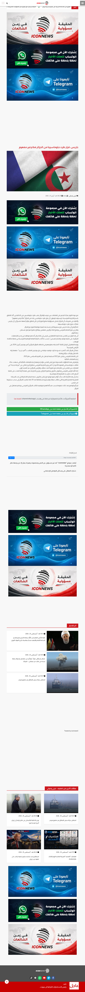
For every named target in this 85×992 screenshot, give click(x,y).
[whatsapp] (40, 978)
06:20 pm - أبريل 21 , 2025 (53, 196)
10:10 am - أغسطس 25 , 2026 (34, 655)
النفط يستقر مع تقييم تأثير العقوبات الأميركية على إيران (48, 7)
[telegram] (35, 978)
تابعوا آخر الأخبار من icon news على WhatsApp (57, 409)
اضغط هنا (17, 399)
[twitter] (48, 978)
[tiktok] (31, 978)
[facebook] (53, 978)
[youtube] (44, 978)
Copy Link (11, 457)
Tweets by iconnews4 (71, 731)
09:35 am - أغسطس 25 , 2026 (28, 816)
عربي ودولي (73, 196)
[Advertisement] (42, 433)
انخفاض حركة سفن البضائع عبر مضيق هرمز (31, 680)
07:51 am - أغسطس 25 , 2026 (65, 852)
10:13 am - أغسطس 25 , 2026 (34, 634)
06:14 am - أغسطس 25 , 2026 (28, 852)
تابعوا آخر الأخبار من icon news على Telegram (58, 414)
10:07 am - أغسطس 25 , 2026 (34, 676)
